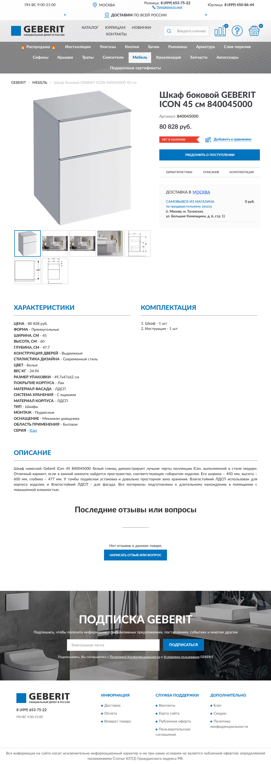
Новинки (141, 28)
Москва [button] (201, 192)
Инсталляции (78, 47)
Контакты (116, 34)
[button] (167, 6)
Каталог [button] (90, 28)
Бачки (153, 47)
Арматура (205, 47)
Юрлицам (115, 28)
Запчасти (198, 57)
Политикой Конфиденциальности (135, 657)
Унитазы (108, 47)
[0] (254, 30)
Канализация (168, 57)
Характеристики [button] (179, 172)
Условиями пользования (182, 657)
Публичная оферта (175, 722)
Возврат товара (117, 722)
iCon (33, 430)
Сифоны (40, 57)
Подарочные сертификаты (135, 68)
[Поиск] (169, 31)
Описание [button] (211, 172)
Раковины (177, 47)
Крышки (65, 57)
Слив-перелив (237, 47)
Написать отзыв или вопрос (135, 555)
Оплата (110, 714)
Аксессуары (227, 57)
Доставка (112, 706)
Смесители (113, 57)
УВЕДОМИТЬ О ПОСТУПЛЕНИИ (209, 155)
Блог (218, 706)
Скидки (220, 714)
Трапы (88, 57)
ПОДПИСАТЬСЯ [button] (183, 645)
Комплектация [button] (241, 172)
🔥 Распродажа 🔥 (38, 47)
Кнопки (132, 47)
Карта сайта (169, 714)
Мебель (140, 57)
